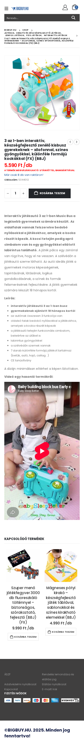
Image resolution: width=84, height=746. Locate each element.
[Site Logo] (19, 8)
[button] (7, 8)
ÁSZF (7, 674)
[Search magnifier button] (73, 17)
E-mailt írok (49, 689)
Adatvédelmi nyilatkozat (20, 684)
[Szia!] (64, 7)
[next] (77, 142)
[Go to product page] (23, 565)
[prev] (70, 142)
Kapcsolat (11, 689)
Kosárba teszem (52, 193)
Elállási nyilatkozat (54, 684)
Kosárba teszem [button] (25, 636)
